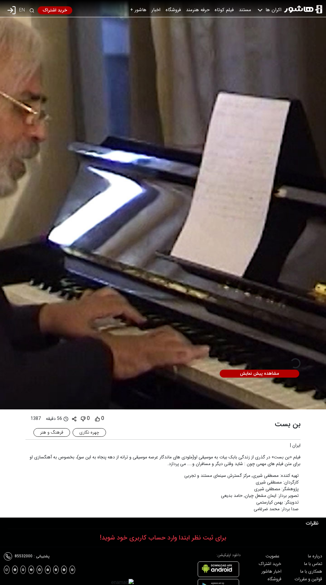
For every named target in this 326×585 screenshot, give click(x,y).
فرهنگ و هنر (51, 432)
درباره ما (315, 556)
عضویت (273, 556)
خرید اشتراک (55, 10)
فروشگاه (173, 10)
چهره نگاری (89, 432)
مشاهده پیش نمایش (259, 373)
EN (22, 10)
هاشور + (138, 10)
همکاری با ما (311, 571)
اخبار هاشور (271, 571)
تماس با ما (313, 563)
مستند (245, 10)
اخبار (156, 10)
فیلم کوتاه (224, 10)
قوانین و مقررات (308, 578)
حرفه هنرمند (197, 10)
